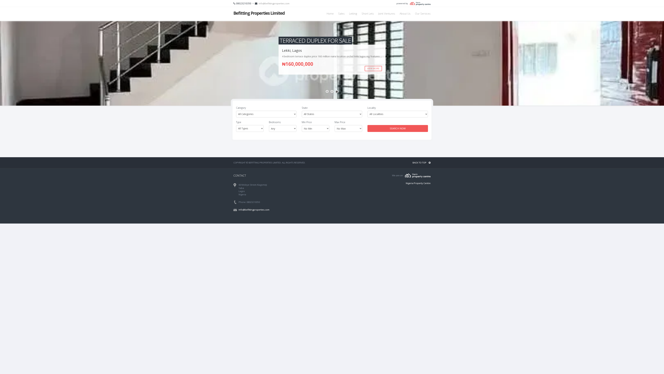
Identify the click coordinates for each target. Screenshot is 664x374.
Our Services (423, 13)
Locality (371, 107)
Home (330, 13)
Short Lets (368, 13)
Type (238, 122)
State (305, 107)
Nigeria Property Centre (418, 183)
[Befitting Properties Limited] (418, 175)
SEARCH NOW (398, 128)
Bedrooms (275, 122)
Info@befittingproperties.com (274, 3)
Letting (353, 13)
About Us (405, 13)
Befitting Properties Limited (259, 13)
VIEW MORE (377, 68)
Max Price (340, 122)
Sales (341, 13)
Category (241, 107)
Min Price (307, 122)
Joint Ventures (386, 13)
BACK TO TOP (420, 162)
